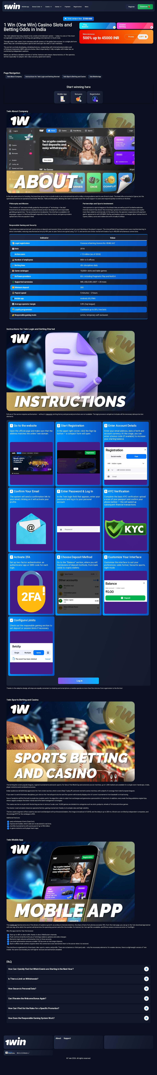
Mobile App (25, 6)
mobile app (13, 925)
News (86, 6)
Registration (78, 6)
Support (67, 1038)
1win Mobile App (95, 76)
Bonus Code (36, 6)
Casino (47, 6)
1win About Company (14, 76)
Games (57, 6)
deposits (49, 414)
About (58, 1038)
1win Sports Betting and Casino (74, 76)
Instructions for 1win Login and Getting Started (42, 76)
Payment (67, 6)
